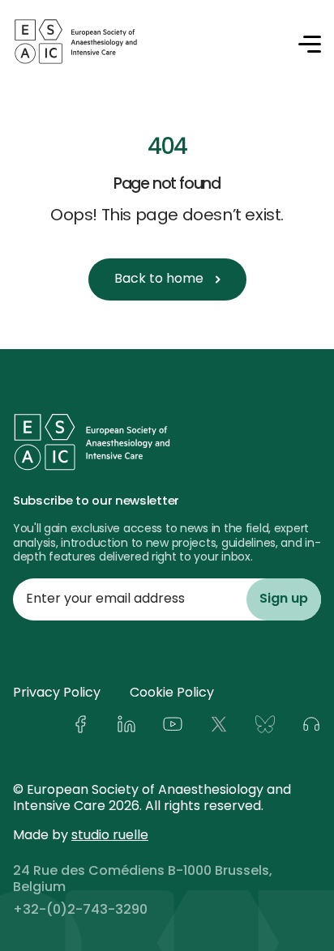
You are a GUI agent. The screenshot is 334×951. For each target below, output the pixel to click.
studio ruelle (109, 836)
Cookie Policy (172, 693)
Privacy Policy (57, 693)
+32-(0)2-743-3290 (80, 910)
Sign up (283, 599)
